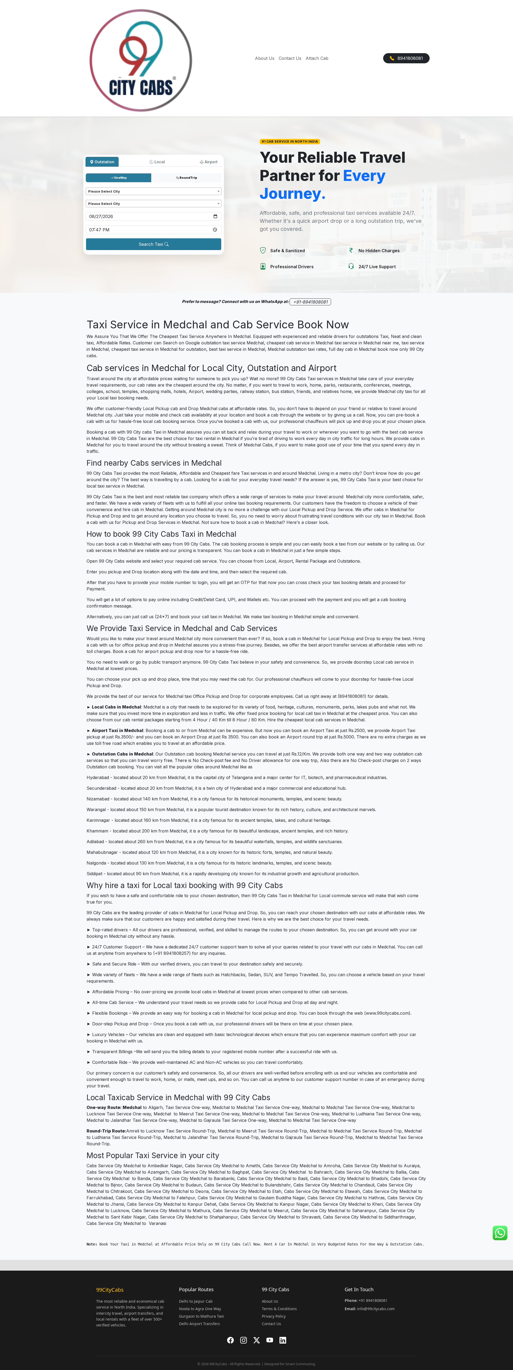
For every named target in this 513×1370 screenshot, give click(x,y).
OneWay (120, 178)
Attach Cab (317, 58)
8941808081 (409, 58)
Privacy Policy (274, 1316)
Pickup (93, 185)
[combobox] (153, 191)
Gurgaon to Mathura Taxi (201, 1316)
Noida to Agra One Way (200, 1308)
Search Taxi (151, 244)
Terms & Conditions (279, 1308)
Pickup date (97, 210)
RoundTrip (188, 178)
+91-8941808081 (310, 302)
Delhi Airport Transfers (199, 1323)
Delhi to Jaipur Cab (196, 1301)
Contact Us (290, 58)
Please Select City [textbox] (104, 191)
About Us (264, 58)
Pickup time (97, 223)
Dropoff (94, 197)
